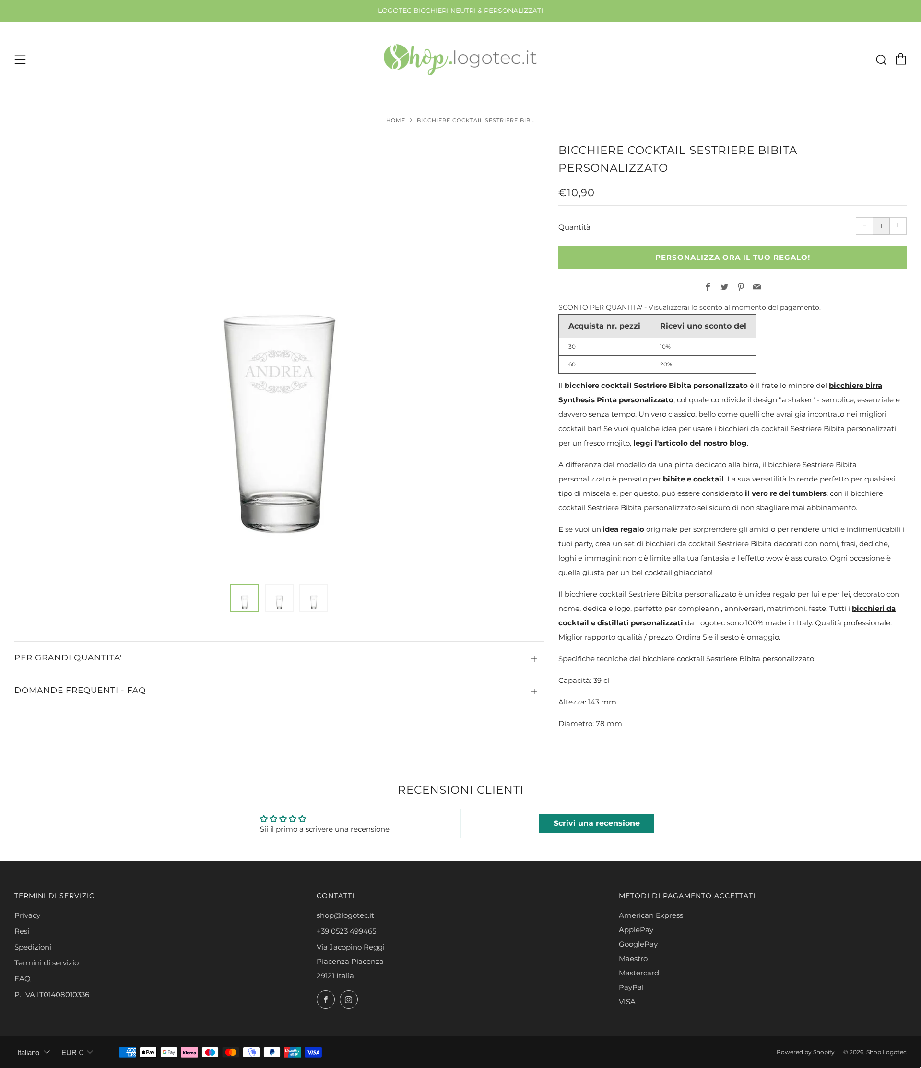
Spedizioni (32, 946)
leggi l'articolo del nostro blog (690, 442)
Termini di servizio (46, 962)
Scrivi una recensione (597, 823)
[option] (279, 356)
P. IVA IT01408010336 (51, 994)
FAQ (22, 978)
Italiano (28, 1052)
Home (395, 120)
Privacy (27, 915)
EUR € (72, 1052)
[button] (244, 598)
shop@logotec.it (345, 915)
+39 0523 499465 (346, 931)
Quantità (574, 227)
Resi (21, 931)
